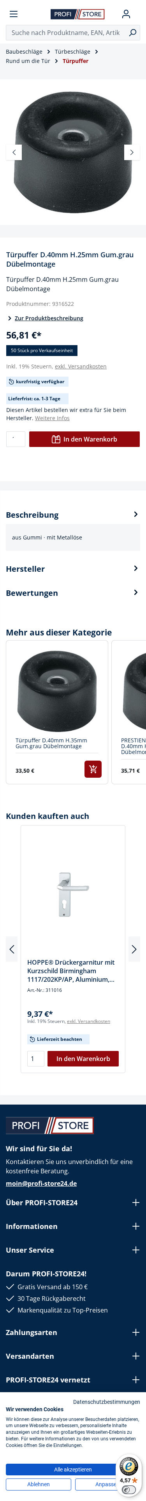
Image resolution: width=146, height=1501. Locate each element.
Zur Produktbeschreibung (49, 318)
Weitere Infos (52, 418)
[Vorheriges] (14, 152)
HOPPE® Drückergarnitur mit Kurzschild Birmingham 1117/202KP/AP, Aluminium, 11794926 (70, 971)
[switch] (129, 1489)
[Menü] (13, 14)
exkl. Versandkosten (81, 366)
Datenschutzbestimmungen (106, 1402)
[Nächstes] (132, 152)
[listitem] (57, 712)
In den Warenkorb (90, 439)
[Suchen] (132, 32)
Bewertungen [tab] (32, 593)
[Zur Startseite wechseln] (77, 14)
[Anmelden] (126, 14)
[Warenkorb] (137, 14)
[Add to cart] (93, 769)
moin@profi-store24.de (41, 1183)
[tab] (73, 530)
